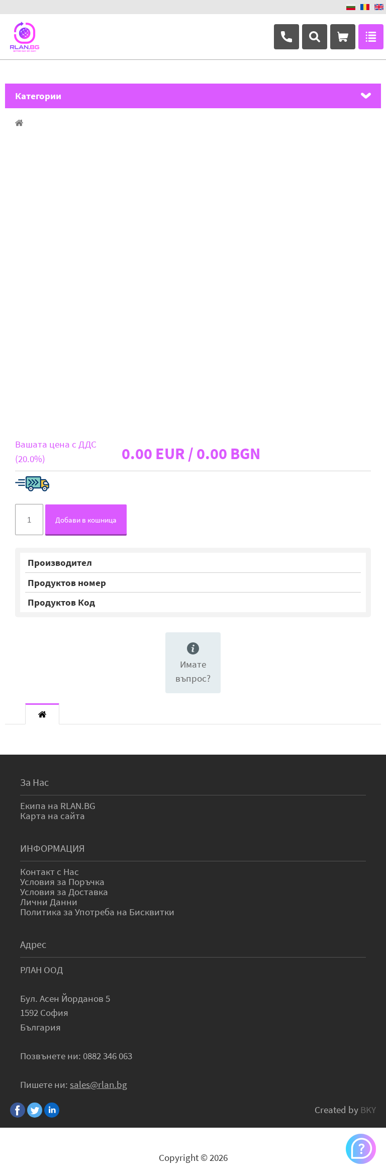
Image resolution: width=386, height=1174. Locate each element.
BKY (368, 1110)
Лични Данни (48, 902)
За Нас (34, 782)
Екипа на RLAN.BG (57, 805)
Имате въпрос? (193, 671)
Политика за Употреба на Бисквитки (97, 912)
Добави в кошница (86, 520)
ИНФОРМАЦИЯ (52, 848)
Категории (38, 96)
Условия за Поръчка (62, 881)
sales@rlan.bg (98, 1084)
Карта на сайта (52, 816)
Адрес (33, 944)
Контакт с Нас (49, 871)
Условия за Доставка (64, 892)
